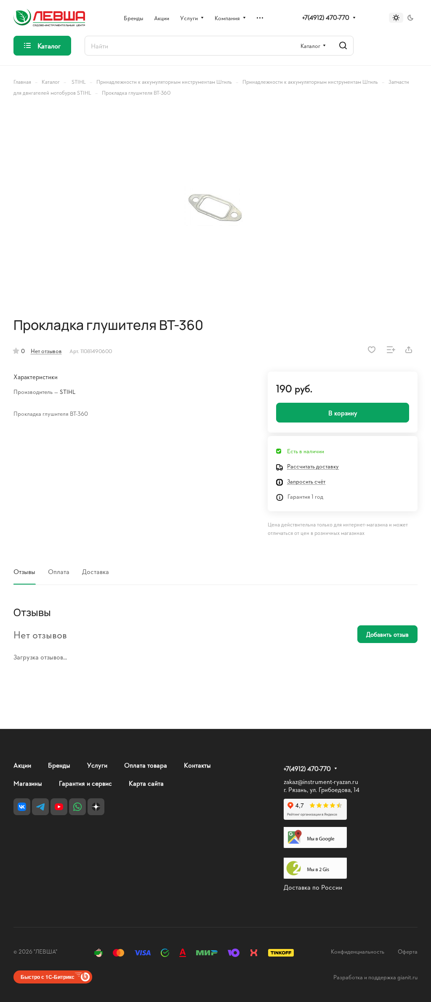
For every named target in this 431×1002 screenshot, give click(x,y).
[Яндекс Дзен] (96, 806)
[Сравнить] (391, 350)
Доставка (95, 571)
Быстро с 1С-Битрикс (47, 977)
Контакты (197, 765)
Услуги (97, 765)
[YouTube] (59, 806)
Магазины (27, 783)
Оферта (408, 951)
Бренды (59, 765)
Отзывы (24, 571)
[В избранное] (371, 350)
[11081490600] (215, 206)
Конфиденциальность (357, 951)
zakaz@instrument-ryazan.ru (321, 781)
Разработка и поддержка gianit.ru (375, 977)
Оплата (58, 571)
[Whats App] (77, 806)
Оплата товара (145, 765)
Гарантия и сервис (85, 783)
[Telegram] (40, 806)
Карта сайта (146, 783)
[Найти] (343, 46)
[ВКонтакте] (21, 806)
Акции (22, 765)
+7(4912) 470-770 (325, 17)
